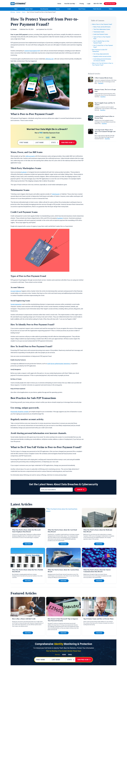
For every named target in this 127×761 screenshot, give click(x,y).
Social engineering (16, 304)
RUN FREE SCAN (66, 142)
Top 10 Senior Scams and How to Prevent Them (98, 619)
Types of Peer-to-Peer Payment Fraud (101, 37)
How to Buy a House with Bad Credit (23, 619)
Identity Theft (29, 9)
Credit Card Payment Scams (100, 34)
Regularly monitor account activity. (102, 56)
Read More (100, 83)
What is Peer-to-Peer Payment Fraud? (102, 24)
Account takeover (16, 291)
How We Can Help (69, 3)
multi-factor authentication (55, 363)
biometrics (67, 363)
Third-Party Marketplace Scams (101, 29)
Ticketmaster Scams (98, 32)
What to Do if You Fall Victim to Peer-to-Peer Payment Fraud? (102, 64)
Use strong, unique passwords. (101, 54)
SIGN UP (79, 489)
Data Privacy (81, 9)
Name (48, 137)
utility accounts (30, 156)
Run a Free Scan (110, 3)
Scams (58, 9)
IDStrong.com (18, 3)
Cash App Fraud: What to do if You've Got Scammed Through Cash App (105, 131)
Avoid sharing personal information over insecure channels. (102, 59)
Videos (111, 9)
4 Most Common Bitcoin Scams (104, 78)
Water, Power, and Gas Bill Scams (101, 27)
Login (88, 3)
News (15, 9)
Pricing (82, 3)
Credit (69, 9)
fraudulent (60, 218)
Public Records (97, 9)
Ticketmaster (55, 194)
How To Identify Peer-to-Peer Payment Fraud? (101, 42)
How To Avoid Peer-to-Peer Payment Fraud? (103, 46)
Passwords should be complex (20, 411)
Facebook (24, 172)
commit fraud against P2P (32, 50)
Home (59, 3)
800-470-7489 (98, 3)
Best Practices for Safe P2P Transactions (99, 50)
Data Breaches (44, 9)
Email (54, 137)
